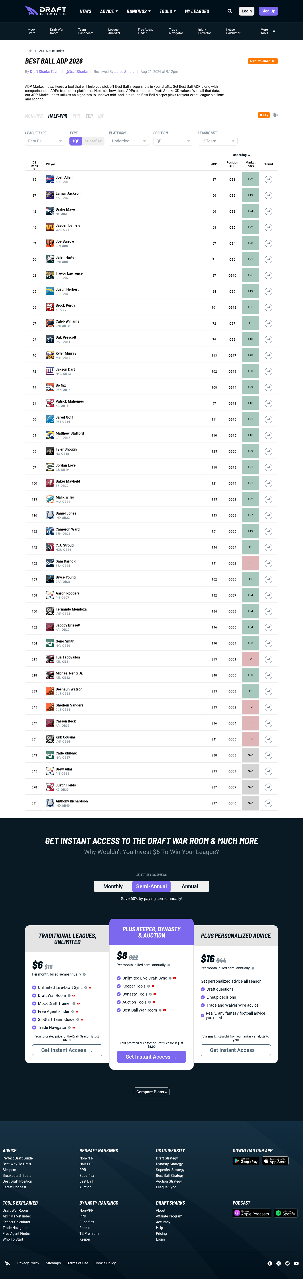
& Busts (25, 1175)
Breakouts (10, 1175)
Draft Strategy (167, 1158)
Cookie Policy (105, 1263)
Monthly (113, 886)
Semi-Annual (151, 886)
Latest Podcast (14, 1187)
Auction (85, 1187)
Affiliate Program (169, 1216)
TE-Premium (89, 1233)
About (160, 1210)
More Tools (264, 31)
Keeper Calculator (233, 31)
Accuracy (163, 1222)
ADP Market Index (17, 1216)
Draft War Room (56, 31)
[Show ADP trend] (268, 179)
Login (247, 11)
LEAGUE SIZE (207, 133)
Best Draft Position (17, 1181)
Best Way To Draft (17, 1164)
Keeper (84, 1239)
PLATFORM (117, 133)
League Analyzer (114, 31)
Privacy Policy (28, 1263)
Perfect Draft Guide (18, 1158)
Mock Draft (31, 31)
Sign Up (268, 11)
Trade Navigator (176, 31)
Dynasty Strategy (169, 1164)
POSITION (160, 133)
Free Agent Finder (145, 31)
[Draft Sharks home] (45, 11)
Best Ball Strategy (170, 1175)
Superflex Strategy (170, 1170)
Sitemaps (53, 1263)
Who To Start (13, 1239)
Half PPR (86, 1164)
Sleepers (9, 1170)
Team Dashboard (86, 31)
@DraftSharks (77, 72)
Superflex (86, 1175)
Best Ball (86, 1181)
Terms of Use (77, 1263)
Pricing (161, 1233)
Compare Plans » (151, 1091)
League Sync (166, 1187)
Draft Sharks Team (44, 72)
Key (265, 115)
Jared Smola (124, 72)
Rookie (84, 1228)
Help (159, 1228)
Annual (190, 886)
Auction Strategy (169, 1181)
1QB (75, 141)
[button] (90, 987)
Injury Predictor (204, 31)
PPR (82, 1170)
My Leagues (197, 11)
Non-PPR (86, 1158)
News (85, 11)
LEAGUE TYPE (35, 133)
